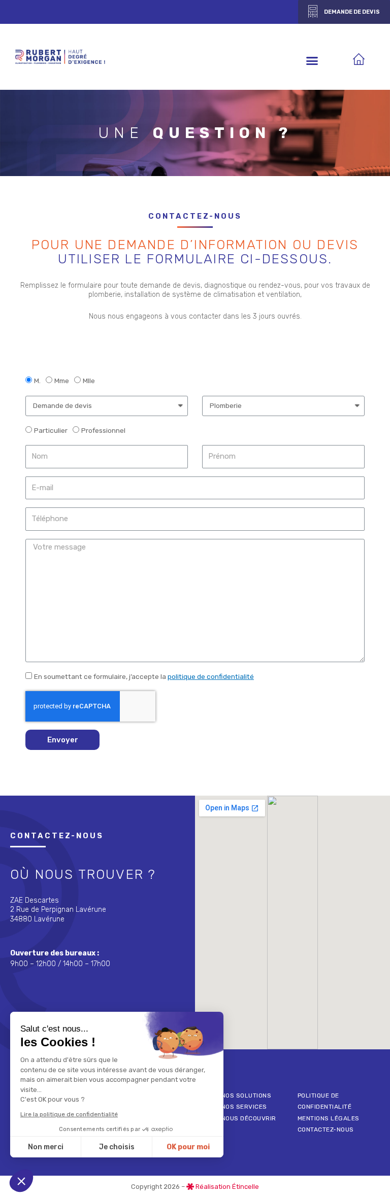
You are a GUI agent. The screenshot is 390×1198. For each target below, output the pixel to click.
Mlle (89, 380)
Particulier (51, 430)
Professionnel (103, 430)
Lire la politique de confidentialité (69, 1114)
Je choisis (117, 1147)
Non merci (45, 1147)
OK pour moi (188, 1147)
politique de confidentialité (211, 676)
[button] (344, 12)
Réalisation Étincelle (227, 1186)
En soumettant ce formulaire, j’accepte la (144, 676)
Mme (61, 380)
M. (37, 380)
